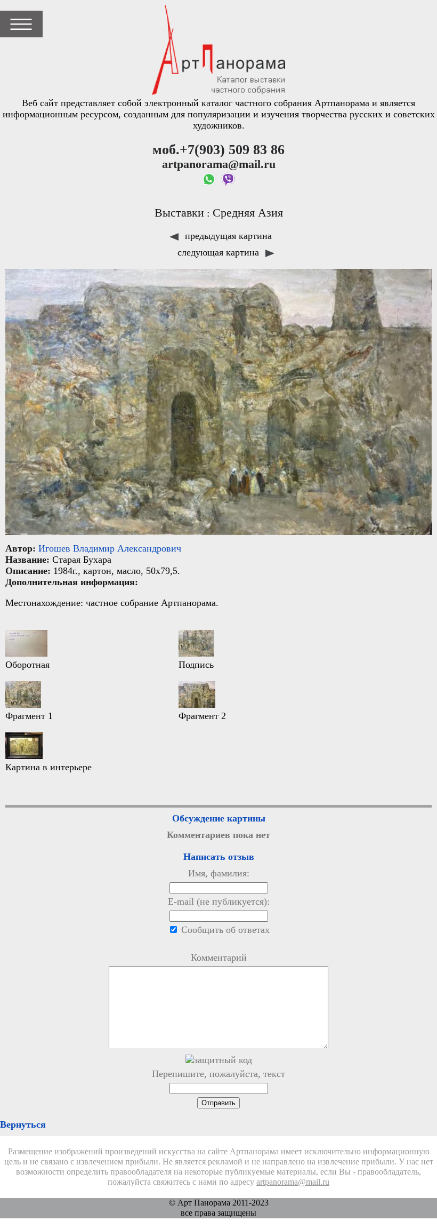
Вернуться (23, 1124)
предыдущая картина (227, 235)
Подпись (196, 664)
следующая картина (219, 252)
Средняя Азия (248, 212)
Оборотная (27, 664)
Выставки (179, 212)
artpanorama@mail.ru (292, 1182)
